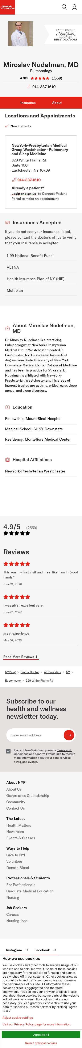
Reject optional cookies (41, 1043)
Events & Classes (20, 837)
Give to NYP (16, 855)
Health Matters (18, 825)
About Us (14, 789)
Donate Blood (17, 867)
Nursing (12, 897)
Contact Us (15, 808)
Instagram (14, 950)
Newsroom (15, 831)
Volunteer (14, 861)
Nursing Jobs (17, 920)
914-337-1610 (44, 86)
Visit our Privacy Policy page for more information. (37, 1024)
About (57, 103)
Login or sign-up (24, 193)
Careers (12, 914)
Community (15, 801)
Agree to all (41, 1034)
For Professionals (20, 884)
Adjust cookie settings (18, 1017)
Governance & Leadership (27, 795)
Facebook (42, 950)
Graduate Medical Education (29, 891)
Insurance (28, 103)
